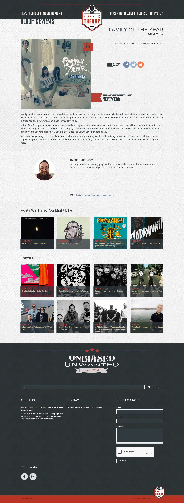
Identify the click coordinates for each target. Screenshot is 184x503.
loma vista (95, 195)
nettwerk (104, 195)
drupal (31, 499)
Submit (123, 461)
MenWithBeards (145, 499)
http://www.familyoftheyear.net (117, 95)
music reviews (52, 13)
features (35, 13)
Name (119, 407)
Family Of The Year (136, 30)
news (24, 13)
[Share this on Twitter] (133, 64)
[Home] (92, 17)
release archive (147, 13)
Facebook (24, 476)
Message (120, 426)
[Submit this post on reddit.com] (140, 64)
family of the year (83, 195)
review (111, 195)
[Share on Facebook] (126, 64)
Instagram (33, 476)
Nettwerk (111, 99)
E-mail (119, 417)
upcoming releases (122, 13)
